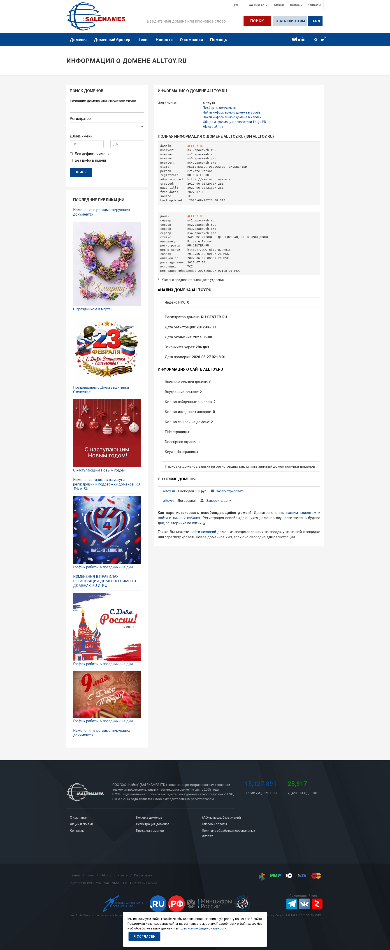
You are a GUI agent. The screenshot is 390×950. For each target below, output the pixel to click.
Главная (279, 5)
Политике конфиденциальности (202, 928)
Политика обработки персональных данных (228, 833)
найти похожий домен (209, 532)
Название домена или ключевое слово (103, 101)
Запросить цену (218, 501)
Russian (258, 5)
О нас (90, 875)
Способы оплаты (214, 824)
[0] (322, 39)
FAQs (104, 875)
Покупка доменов (149, 817)
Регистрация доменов (152, 824)
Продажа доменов (150, 830)
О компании (79, 817)
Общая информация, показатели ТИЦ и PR (234, 122)
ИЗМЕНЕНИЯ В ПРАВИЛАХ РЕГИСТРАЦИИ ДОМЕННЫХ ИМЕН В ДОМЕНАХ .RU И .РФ (104, 581)
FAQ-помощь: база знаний (221, 817)
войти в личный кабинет (179, 518)
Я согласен (145, 936)
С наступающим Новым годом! (99, 470)
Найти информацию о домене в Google (231, 112)
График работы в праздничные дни (103, 567)
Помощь (296, 5)
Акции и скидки (81, 824)
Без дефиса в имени (92, 154)
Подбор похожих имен (219, 107)
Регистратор (80, 118)
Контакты (314, 5)
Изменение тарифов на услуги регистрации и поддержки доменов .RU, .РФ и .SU (107, 484)
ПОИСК (81, 172)
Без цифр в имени (90, 160)
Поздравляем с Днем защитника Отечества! (101, 389)
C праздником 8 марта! (92, 309)
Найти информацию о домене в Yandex (232, 117)
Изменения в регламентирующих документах (101, 212)
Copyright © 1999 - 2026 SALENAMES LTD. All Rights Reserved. (113, 883)
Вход (315, 21)
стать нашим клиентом (295, 513)
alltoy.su (169, 491)
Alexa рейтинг (213, 126)
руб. (236, 5)
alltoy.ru (169, 501)
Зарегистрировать (229, 491)
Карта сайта (143, 875)
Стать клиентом (290, 21)
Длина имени (81, 136)
